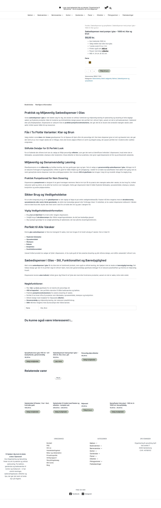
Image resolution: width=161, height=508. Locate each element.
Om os (49, 448)
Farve (87, 58)
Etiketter (100, 15)
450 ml (104, 48)
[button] (110, 8)
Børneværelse (56, 15)
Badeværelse (42, 15)
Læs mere (58, 361)
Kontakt (49, 443)
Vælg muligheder (32, 361)
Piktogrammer (113, 15)
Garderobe (79, 15)
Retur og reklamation (54, 453)
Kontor (68, 15)
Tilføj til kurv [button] (87, 410)
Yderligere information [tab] (43, 105)
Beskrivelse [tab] (29, 105)
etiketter (105, 51)
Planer (90, 15)
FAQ (48, 445)
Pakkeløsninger (128, 15)
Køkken (30, 15)
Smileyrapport (52, 458)
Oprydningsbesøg (53, 460)
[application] (34, 15)
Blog (48, 465)
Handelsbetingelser (53, 450)
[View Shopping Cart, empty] (106, 8)
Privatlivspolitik (52, 455)
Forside (87, 25)
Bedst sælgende (106, 78)
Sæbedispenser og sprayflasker (101, 25)
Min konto (50, 463)
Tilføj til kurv (104, 71)
